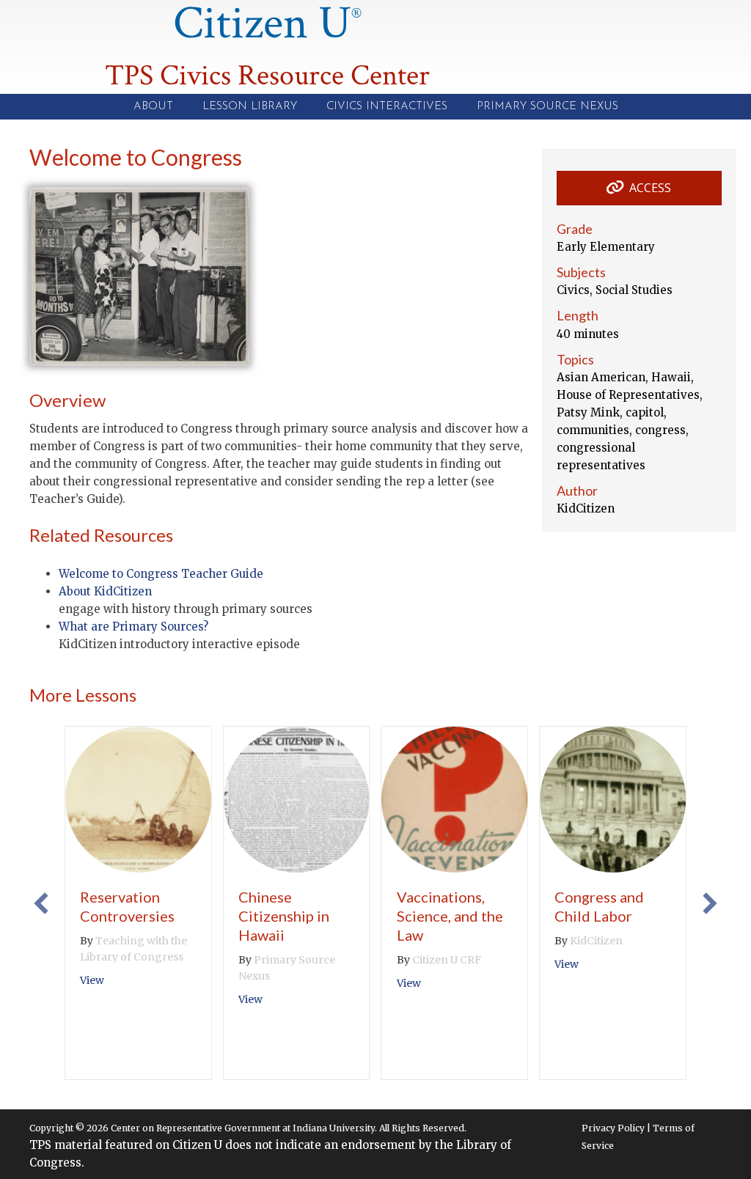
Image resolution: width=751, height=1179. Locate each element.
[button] (41, 903)
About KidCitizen (105, 591)
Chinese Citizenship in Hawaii (283, 916)
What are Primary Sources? (133, 626)
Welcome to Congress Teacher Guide (161, 574)
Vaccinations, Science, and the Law (450, 916)
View (92, 980)
